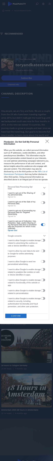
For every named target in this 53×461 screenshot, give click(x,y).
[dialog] (26, 230)
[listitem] (26, 187)
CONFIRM (16, 316)
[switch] (43, 194)
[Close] (48, 142)
